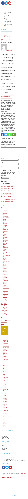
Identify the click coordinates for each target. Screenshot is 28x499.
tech (3, 317)
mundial (5, 310)
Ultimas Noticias (7, 37)
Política (6, 13)
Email (2, 162)
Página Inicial (7, 12)
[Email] (14, 134)
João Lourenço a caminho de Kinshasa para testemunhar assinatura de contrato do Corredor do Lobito (6, 286)
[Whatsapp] (10, 134)
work (2, 324)
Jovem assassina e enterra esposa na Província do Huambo (7, 96)
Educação (6, 16)
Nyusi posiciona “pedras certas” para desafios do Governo (8, 201)
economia (5, 307)
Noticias (5, 311)
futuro (5, 308)
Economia (6, 15)
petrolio (2, 313)
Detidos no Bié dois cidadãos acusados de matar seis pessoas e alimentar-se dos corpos (6, 234)
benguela (2, 305)
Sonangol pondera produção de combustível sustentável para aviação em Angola (6, 216)
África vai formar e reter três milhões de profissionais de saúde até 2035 (6, 252)
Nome (3, 158)
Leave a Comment (5, 52)
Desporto (9, 21)
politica (5, 313)
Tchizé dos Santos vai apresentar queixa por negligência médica (7, 194)
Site (1, 166)
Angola (4, 303)
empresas (2, 308)
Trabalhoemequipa (4, 322)
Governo (2, 310)
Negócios (2, 311)
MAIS (5, 19)
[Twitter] (6, 134)
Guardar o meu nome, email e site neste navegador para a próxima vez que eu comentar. (8, 173)
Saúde (5, 18)
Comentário (4, 146)
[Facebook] (2, 134)
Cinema (8, 22)
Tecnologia (9, 24)
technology (6, 320)
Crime (5, 305)
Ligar (14, 486)
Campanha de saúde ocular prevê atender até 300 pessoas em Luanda (6, 267)
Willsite (14, 477)
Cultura (6, 25)
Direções (14, 495)
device (2, 307)
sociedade (4, 315)
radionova (10, 50)
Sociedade (5, 35)
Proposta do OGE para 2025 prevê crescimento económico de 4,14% (8, 188)
